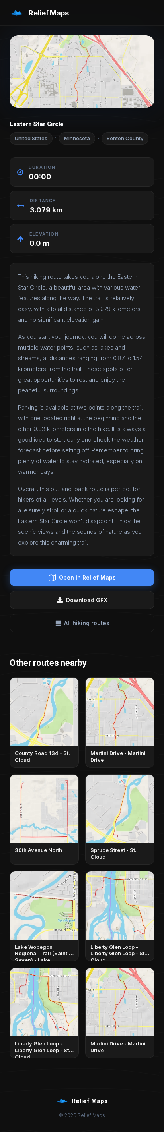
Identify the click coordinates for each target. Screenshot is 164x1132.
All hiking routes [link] (86, 623)
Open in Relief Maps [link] (87, 577)
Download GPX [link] (86, 600)
